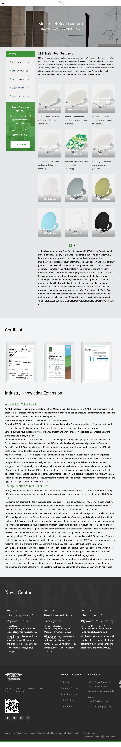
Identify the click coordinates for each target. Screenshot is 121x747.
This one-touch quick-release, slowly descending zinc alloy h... (103, 120)
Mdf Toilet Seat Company (50, 255)
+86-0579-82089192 (21, 132)
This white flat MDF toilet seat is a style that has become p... (48, 165)
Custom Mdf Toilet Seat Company (82, 733)
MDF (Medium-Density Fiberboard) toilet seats (27, 490)
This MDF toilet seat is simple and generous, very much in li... (76, 120)
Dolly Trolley (20, 88)
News (42, 688)
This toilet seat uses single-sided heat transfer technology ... (76, 165)
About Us (19, 688)
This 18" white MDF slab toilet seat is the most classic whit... (48, 120)
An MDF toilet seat (13, 409)
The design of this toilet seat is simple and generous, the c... (101, 165)
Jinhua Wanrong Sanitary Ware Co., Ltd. (57, 251)
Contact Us (20, 144)
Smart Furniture (20, 79)
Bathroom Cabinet (20, 72)
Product (51, 29)
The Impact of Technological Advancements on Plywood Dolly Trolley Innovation (97, 626)
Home (43, 29)
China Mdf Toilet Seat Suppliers (93, 251)
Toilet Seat (60, 29)
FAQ (7, 691)
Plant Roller (20, 96)
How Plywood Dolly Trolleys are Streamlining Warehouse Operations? (21, 626)
